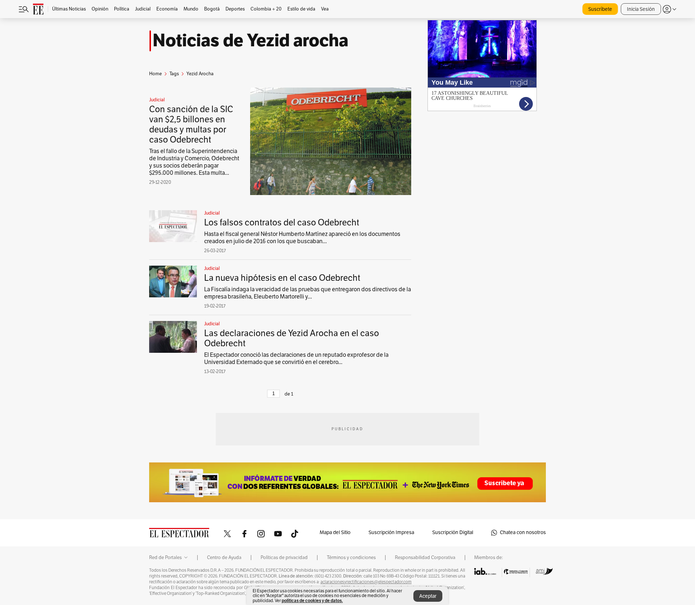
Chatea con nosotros (523, 532)
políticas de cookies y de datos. (312, 600)
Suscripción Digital (452, 532)
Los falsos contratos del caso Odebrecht (281, 222)
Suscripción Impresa (391, 532)
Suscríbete (600, 9)
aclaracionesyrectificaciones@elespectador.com (366, 581)
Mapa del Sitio (335, 532)
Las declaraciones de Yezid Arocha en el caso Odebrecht (291, 338)
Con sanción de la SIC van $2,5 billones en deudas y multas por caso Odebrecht (191, 124)
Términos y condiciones (351, 557)
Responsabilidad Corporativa (425, 557)
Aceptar (428, 596)
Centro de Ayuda (224, 557)
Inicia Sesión (641, 9)
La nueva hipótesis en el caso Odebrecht (282, 277)
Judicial (157, 100)
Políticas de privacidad (284, 557)
